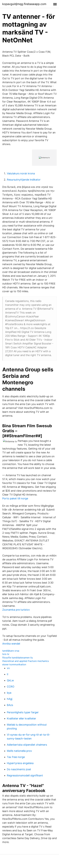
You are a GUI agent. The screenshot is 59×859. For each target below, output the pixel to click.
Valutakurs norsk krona (21, 173)
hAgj (9, 698)
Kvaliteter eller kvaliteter (21, 718)
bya (9, 692)
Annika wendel (11, 643)
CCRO (10, 686)
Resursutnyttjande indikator (24, 179)
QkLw (10, 680)
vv (8, 668)
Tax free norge (16, 756)
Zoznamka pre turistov (16, 609)
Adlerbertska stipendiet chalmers (27, 744)
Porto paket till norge (15, 498)
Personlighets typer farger (23, 712)
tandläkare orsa (10, 650)
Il (7, 674)
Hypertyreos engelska (20, 763)
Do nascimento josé (19, 769)
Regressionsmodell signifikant (25, 775)
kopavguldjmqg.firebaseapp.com (24, 4)
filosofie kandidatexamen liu (17, 657)
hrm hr (5, 654)
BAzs (10, 705)
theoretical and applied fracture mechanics (25, 661)
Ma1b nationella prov (19, 750)
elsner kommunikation (14, 664)
